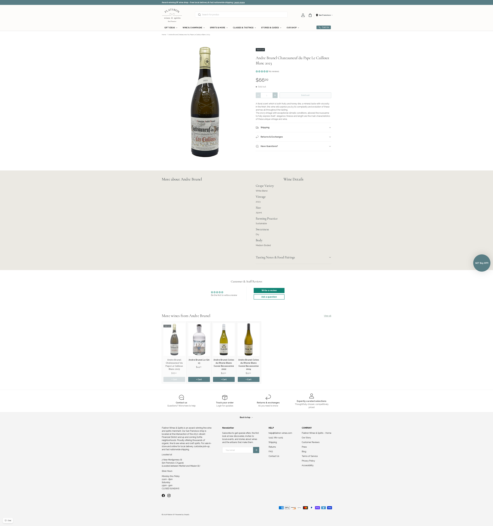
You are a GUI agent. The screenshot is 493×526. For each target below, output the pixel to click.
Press (304, 447)
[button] (310, 15)
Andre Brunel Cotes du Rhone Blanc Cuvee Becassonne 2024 (248, 364)
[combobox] (241, 14)
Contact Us (274, 456)
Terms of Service (310, 456)
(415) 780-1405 (276, 437)
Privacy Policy (308, 461)
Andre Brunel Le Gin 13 (199, 361)
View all (327, 316)
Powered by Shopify (182, 514)
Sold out (305, 95)
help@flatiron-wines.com (280, 433)
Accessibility (308, 465)
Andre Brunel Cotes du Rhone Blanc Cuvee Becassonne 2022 (224, 364)
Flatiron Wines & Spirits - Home (316, 433)
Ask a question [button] (269, 297)
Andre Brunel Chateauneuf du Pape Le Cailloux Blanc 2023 (189, 34)
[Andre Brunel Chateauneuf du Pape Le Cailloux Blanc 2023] (174, 339)
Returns (272, 447)
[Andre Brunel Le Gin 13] (199, 339)
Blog (304, 451)
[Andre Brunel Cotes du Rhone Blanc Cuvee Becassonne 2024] (248, 339)
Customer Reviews (311, 442)
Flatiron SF (171, 514)
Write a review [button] (269, 290)
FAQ (271, 451)
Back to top (245, 417)
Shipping (273, 442)
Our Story (306, 437)
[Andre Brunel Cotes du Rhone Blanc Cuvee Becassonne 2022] (224, 339)
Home (164, 34)
